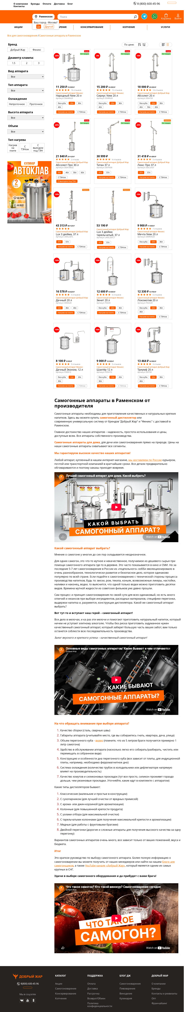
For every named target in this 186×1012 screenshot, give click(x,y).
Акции (58, 983)
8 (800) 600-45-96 (148, 3)
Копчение (61, 998)
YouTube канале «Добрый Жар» (105, 865)
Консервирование (65, 993)
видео (99, 740)
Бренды (35, 3)
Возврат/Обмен (96, 998)
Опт (154, 998)
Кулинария (126, 998)
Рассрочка (93, 993)
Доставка (59, 3)
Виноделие (126, 993)
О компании (21, 3)
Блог (70, 3)
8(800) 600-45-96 (30, 983)
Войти (178, 18)
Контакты (19, 6)
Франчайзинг (159, 1003)
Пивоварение (127, 988)
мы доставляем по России (145, 460)
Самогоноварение (65, 988)
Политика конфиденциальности (99, 1005)
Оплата (47, 3)
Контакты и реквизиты (164, 993)
